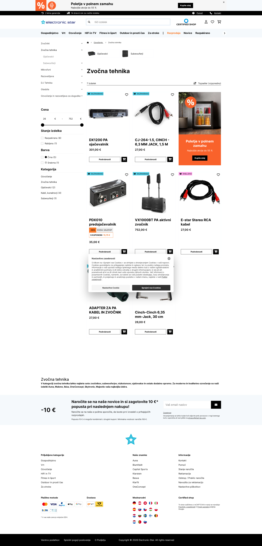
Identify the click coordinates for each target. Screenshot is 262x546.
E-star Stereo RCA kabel (196, 222)
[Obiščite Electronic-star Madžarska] (150, 509)
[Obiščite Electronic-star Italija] (156, 503)
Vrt (42, 464)
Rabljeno (51, 143)
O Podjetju (100, 540)
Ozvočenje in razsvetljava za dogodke (61, 96)
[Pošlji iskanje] (89, 22)
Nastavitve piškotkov (189, 486)
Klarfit (136, 482)
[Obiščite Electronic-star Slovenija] (145, 522)
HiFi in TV (46, 473)
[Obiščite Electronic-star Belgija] (156, 515)
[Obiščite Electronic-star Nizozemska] (134, 522)
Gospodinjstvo (48, 460)
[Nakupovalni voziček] (219, 22)
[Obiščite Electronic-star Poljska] (156, 509)
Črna (51, 157)
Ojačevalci (48, 56)
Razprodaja (173, 33)
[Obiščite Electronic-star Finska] (150, 515)
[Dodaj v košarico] (124, 159)
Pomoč (200, 13)
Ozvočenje (46, 176)
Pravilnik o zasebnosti (186, 507)
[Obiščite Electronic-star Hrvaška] (134, 515)
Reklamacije (184, 473)
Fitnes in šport (48, 478)
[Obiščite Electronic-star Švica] (145, 503)
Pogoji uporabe (203, 507)
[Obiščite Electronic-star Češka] (145, 509)
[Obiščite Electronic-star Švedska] (145, 515)
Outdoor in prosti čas (52, 482)
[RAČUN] (206, 22)
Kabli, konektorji (51, 193)
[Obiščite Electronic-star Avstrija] (139, 503)
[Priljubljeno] (212, 22)
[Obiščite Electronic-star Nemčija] (134, 503)
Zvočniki (45, 43)
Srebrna (53, 162)
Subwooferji (49, 63)
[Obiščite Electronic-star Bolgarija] (139, 515)
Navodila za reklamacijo (190, 482)
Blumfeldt (137, 464)
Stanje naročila (186, 469)
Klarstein (137, 473)
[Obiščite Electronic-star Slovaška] (139, 509)
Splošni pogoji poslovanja (77, 540)
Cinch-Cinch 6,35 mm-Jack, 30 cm (150, 314)
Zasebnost (167, 413)
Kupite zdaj (185, 5)
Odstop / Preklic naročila (191, 478)
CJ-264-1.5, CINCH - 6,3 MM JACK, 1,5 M (152, 142)
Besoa (136, 478)
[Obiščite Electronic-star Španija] (134, 509)
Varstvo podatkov (50, 540)
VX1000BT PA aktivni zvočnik (153, 222)
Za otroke (46, 486)
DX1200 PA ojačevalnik (98, 142)
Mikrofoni (46, 69)
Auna (135, 460)
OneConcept (139, 486)
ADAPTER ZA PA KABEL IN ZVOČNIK (105, 310)
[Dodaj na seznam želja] (126, 94)
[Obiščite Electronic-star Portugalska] (139, 522)
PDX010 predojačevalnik (102, 222)
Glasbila (45, 89)
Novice (188, 33)
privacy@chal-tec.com (197, 418)
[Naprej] (224, 33)
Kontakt (217, 13)
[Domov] (90, 42)
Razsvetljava (47, 76)
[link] (108, 113)
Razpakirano (202, 33)
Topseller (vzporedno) (209, 83)
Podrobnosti (105, 159)
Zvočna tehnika (49, 50)
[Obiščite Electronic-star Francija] (150, 503)
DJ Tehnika (46, 82)
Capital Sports (140, 469)
